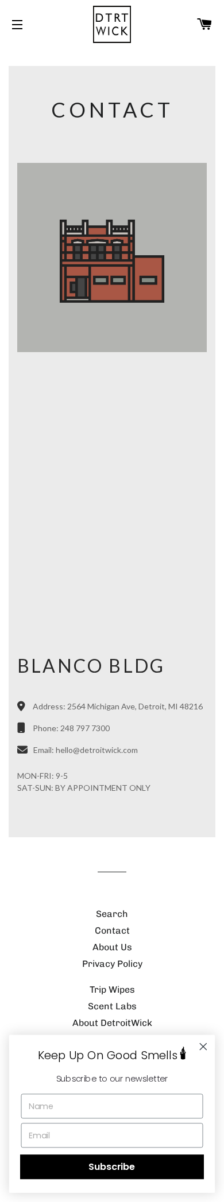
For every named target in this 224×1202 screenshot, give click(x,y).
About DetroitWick (112, 1022)
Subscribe (111, 1167)
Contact (112, 930)
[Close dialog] (203, 1047)
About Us (112, 947)
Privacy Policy (112, 963)
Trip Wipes (112, 989)
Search (112, 913)
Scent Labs (112, 1006)
